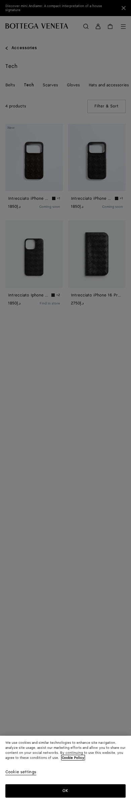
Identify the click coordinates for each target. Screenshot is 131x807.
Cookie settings (20, 772)
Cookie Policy (73, 757)
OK (65, 791)
